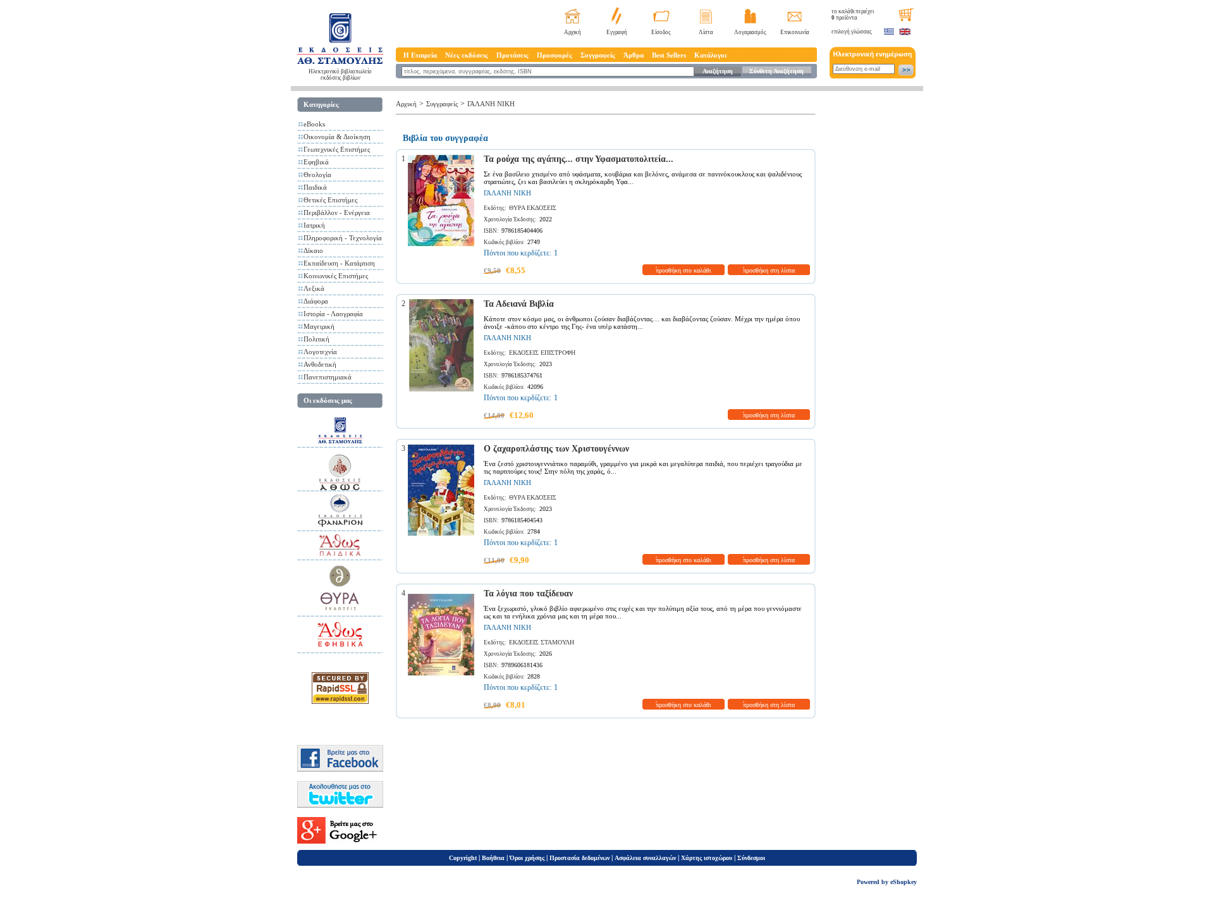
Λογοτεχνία (320, 351)
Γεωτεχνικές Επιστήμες (337, 149)
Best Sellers (669, 55)
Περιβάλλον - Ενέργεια (337, 212)
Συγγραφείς (597, 55)
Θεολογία (317, 174)
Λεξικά (314, 288)
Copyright (463, 857)
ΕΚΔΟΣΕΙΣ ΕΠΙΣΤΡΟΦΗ (542, 352)
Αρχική (572, 32)
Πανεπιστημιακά (328, 377)
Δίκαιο (313, 250)
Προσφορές (554, 55)
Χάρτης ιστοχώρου (706, 857)
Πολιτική (316, 339)
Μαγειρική (319, 326)
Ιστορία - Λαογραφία (333, 313)
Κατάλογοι (710, 55)
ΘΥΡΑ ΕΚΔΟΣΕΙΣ (532, 207)
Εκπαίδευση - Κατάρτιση (339, 263)
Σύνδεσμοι (751, 857)
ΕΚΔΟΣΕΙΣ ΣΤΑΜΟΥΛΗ (541, 642)
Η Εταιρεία (420, 55)
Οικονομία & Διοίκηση (337, 136)
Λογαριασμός (750, 32)
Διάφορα (316, 301)
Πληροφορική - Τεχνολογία (343, 238)
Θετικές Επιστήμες (330, 200)
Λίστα (706, 32)
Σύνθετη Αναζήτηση (776, 71)
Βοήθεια (493, 857)
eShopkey (903, 881)
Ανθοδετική (320, 364)
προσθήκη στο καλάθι (683, 270)
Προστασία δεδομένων (579, 857)
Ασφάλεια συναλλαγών (645, 857)
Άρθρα (633, 55)
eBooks (314, 124)
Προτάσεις (512, 55)
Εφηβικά (316, 162)
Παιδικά (315, 187)
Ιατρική (314, 225)
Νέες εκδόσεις (466, 55)
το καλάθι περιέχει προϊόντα (852, 14)
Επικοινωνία (794, 32)
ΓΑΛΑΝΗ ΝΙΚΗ (491, 104)
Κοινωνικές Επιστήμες (336, 276)
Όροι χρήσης (527, 857)
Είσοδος (661, 32)
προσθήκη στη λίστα (769, 270)
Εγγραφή (616, 32)
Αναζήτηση (717, 71)
